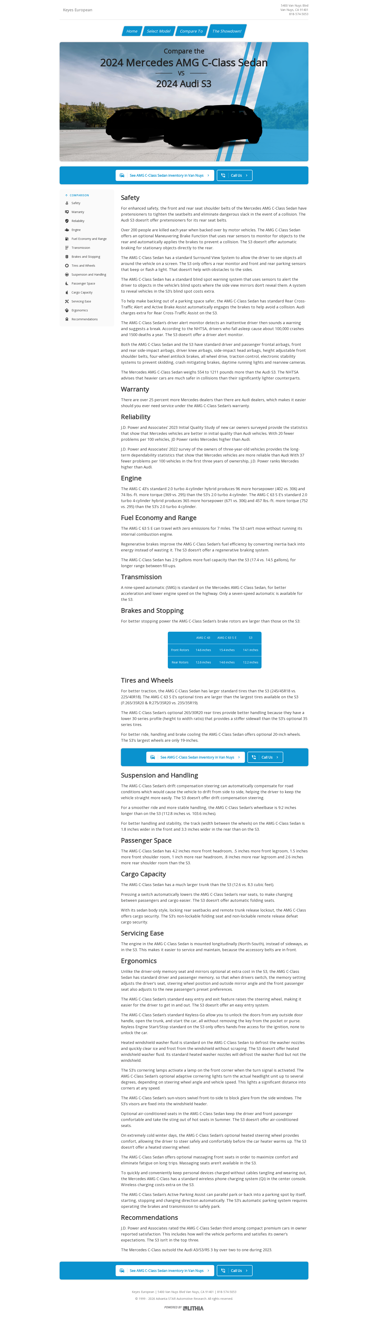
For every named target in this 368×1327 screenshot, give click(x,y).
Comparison (79, 195)
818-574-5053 (298, 14)
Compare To (192, 31)
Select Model (159, 31)
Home (132, 31)
